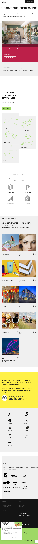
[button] (18, 45)
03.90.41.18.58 (4, 504)
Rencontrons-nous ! (6, 108)
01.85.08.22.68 (21, 504)
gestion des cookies (24, 533)
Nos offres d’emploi (25, 515)
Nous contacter (23, 513)
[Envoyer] (15, 512)
